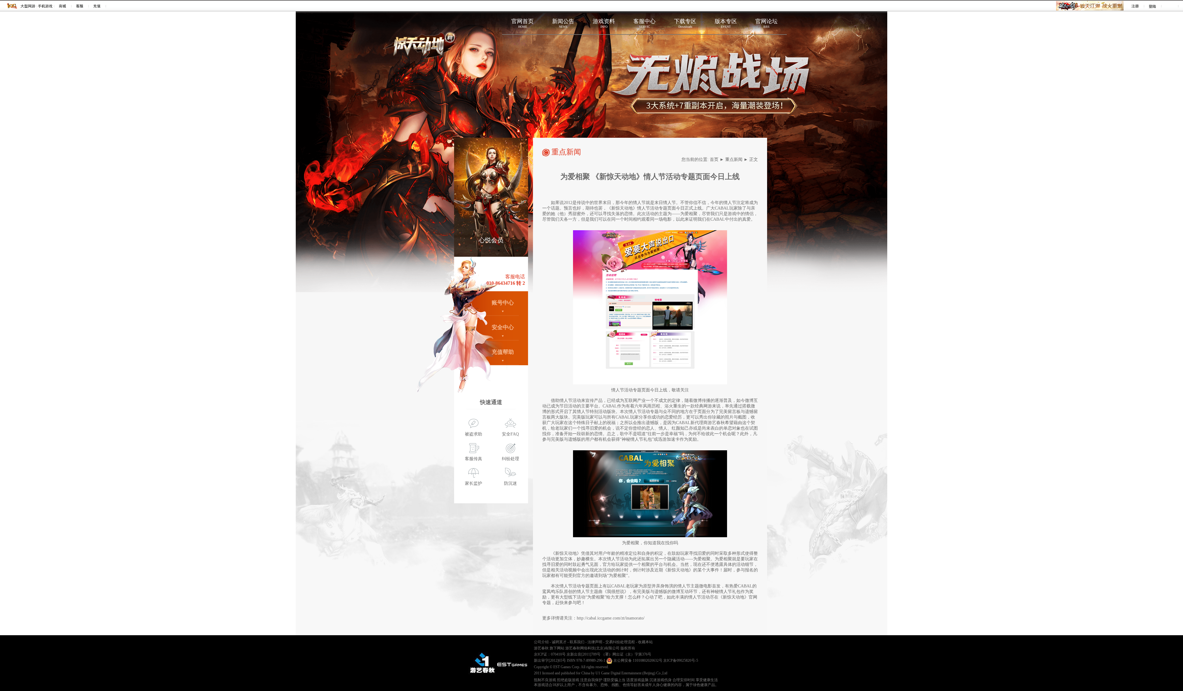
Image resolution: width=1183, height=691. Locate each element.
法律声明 (594, 642)
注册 (1135, 6)
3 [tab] (489, 250)
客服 (79, 6)
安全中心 (503, 327)
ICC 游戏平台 (12, 6)
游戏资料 (604, 23)
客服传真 (473, 458)
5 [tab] (508, 250)
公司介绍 (541, 642)
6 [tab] (517, 250)
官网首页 (522, 23)
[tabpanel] (491, 197)
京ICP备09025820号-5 (680, 660)
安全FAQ (510, 434)
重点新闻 (733, 159)
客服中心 (644, 23)
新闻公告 (563, 23)
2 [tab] (480, 250)
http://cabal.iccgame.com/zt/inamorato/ (610, 618)
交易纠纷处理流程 (620, 642)
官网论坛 (766, 23)
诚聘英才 (559, 642)
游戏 (28, 6)
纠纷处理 (510, 458)
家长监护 (473, 483)
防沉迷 (510, 483)
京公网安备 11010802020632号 (637, 660)
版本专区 (726, 23)
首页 (714, 159)
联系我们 (577, 642)
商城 (62, 6)
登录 (1152, 6)
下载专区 (685, 23)
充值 (97, 6)
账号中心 (503, 303)
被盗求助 (473, 434)
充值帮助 (503, 352)
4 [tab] (499, 250)
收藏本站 (645, 642)
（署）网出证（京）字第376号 (626, 654)
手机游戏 (45, 6)
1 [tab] (471, 250)
